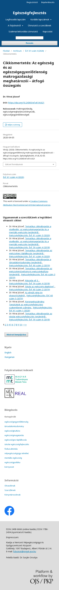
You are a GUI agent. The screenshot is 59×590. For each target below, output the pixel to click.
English (8, 352)
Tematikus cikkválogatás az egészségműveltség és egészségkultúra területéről (30, 271)
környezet (9, 467)
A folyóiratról (14, 25)
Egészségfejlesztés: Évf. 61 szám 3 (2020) (29, 235)
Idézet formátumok (14, 164)
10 (20, 324)
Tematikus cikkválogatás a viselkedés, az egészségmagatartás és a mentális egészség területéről (30, 229)
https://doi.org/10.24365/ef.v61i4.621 (26, 102)
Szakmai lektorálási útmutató (23, 31)
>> (25, 324)
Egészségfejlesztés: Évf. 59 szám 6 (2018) (29, 319)
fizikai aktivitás (11, 448)
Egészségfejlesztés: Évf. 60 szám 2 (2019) (29, 265)
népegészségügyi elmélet (17, 453)
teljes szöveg (13, 124)
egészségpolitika (12, 462)
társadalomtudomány (14, 426)
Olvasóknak (10, 485)
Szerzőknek (10, 490)
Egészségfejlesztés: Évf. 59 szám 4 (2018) (29, 247)
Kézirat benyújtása (16, 334)
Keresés (29, 43)
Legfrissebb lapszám (15, 19)
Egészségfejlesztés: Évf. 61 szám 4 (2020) (29, 256)
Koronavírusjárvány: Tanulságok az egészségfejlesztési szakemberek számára (26, 304)
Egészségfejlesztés (29, 12)
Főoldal (6, 50)
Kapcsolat (47, 31)
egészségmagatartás (14, 435)
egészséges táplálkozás (16, 439)
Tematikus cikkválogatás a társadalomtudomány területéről (30, 261)
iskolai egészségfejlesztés (17, 444)
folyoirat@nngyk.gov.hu (24, 551)
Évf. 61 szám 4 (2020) (34, 50)
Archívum (17, 50)
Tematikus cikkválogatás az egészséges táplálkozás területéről (30, 252)
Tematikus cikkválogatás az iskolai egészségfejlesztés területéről (30, 315)
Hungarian (10, 357)
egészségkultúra (12, 430)
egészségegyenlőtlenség (16, 421)
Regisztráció (32, 2)
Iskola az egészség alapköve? (40, 286)
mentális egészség (13, 457)
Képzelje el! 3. (32, 280)
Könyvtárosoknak (13, 494)
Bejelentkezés (47, 2)
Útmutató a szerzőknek (39, 25)
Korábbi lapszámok (40, 19)
